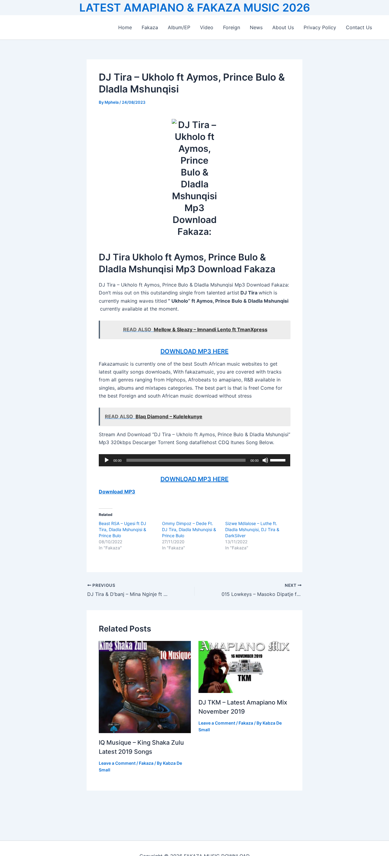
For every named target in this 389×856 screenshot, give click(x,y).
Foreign (231, 27)
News (256, 27)
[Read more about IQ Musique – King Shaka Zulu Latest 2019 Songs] (145, 687)
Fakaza (150, 27)
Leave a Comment (117, 763)
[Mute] (265, 460)
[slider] (278, 459)
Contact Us (359, 27)
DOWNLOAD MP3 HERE (194, 351)
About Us (283, 27)
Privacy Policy (320, 27)
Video (206, 27)
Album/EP (179, 27)
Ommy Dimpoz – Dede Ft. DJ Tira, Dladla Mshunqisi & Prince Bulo (189, 529)
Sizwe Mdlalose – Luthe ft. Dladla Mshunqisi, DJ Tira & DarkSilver (252, 529)
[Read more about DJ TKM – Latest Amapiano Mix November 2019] (244, 666)
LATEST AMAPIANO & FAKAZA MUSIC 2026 (194, 7)
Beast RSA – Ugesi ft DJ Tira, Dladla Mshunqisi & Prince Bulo (122, 529)
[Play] (107, 460)
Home (125, 27)
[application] (194, 460)
